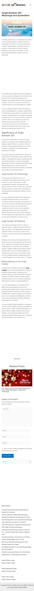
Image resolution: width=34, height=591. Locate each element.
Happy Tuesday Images (8, 563)
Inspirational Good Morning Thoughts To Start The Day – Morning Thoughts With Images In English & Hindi (16, 532)
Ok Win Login (13, 587)
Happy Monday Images (8, 560)
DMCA (26, 585)
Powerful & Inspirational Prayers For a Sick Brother (16, 552)
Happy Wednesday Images (9, 568)
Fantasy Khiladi (22, 587)
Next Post (17, 359)
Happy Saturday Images (8, 579)
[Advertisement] (17, 74)
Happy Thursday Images (9, 571)
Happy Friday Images (8, 576)
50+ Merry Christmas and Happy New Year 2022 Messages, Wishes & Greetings (16, 389)
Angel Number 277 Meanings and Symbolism (14, 554)
